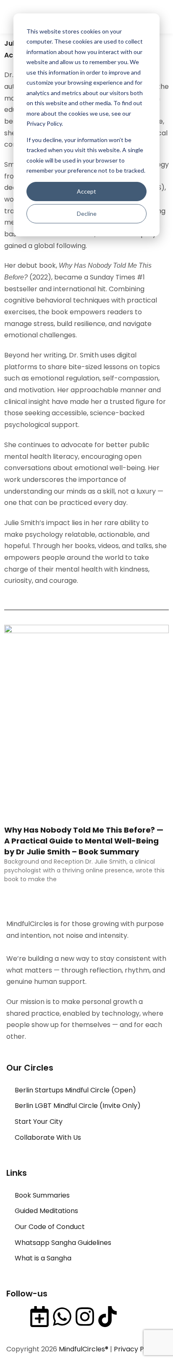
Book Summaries (42, 1195)
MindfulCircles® (84, 1349)
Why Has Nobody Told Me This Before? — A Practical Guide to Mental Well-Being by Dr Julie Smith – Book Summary (83, 840)
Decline (87, 213)
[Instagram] (84, 1316)
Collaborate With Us (48, 1137)
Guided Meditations (46, 1211)
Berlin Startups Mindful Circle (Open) (75, 1090)
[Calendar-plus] (39, 1316)
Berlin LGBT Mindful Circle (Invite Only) (78, 1105)
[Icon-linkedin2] (16, 1316)
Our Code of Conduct (50, 1227)
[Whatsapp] (62, 1316)
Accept (86, 191)
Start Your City (39, 1121)
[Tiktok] (107, 1316)
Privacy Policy (136, 1349)
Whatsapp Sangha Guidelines (63, 1242)
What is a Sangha (43, 1258)
